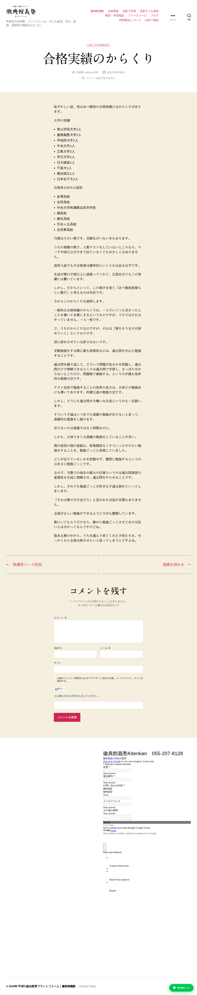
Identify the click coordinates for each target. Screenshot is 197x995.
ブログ (155, 15)
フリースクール (137, 15)
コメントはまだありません (100, 78)
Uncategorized (98, 45)
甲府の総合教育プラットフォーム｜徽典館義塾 (47, 986)
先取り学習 (129, 11)
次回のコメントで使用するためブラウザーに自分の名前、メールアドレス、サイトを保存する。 (100, 679)
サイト (57, 663)
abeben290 (91, 72)
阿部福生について (130, 20)
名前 (58, 648)
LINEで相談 (152, 20)
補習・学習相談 (114, 15)
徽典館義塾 (97, 11)
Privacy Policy (87, 986)
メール (105, 648)
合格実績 (113, 11)
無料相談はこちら (183, 988)
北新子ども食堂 (149, 11)
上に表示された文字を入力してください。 (77, 696)
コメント (60, 617)
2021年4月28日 (116, 72)
